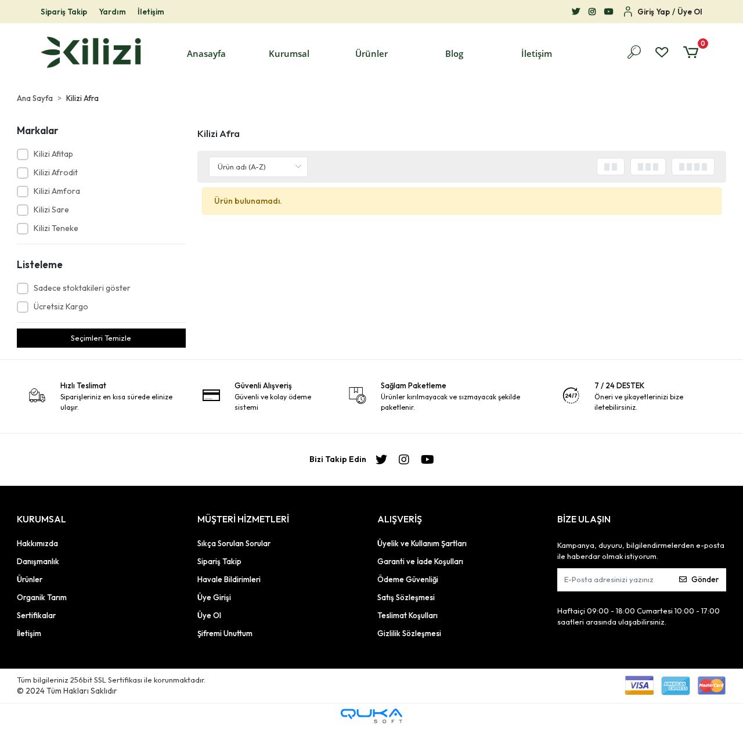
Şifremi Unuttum (225, 633)
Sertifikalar (36, 615)
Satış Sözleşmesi (406, 597)
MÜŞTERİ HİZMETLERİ (243, 519)
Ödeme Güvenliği (407, 579)
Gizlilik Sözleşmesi (409, 633)
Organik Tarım (42, 597)
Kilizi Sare (51, 209)
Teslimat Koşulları (407, 615)
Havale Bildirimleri (229, 579)
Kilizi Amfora (57, 191)
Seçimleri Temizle (101, 337)
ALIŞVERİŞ (399, 519)
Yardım (112, 11)
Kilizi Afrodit (56, 172)
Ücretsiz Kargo (61, 306)
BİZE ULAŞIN (584, 519)
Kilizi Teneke (56, 228)
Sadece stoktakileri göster (82, 288)
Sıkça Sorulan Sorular (233, 543)
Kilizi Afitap (53, 154)
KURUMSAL (41, 519)
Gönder (705, 579)
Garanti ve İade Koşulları (420, 561)
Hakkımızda (37, 543)
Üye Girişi (214, 597)
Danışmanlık (38, 561)
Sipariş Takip (64, 11)
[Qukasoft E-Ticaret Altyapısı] (371, 716)
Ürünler (29, 579)
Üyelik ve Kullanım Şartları (422, 543)
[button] (289, 54)
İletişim (151, 11)
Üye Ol (209, 615)
